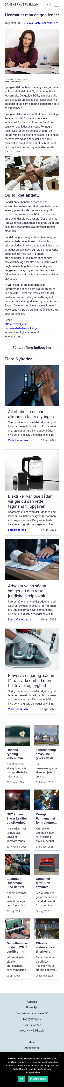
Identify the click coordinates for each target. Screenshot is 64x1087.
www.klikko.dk (35, 1030)
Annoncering (32, 1047)
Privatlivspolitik (38, 1079)
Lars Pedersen (17, 530)
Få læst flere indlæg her (32, 348)
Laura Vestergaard (19, 619)
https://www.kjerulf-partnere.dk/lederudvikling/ (21, 326)
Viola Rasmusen (37, 23)
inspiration (53, 22)
